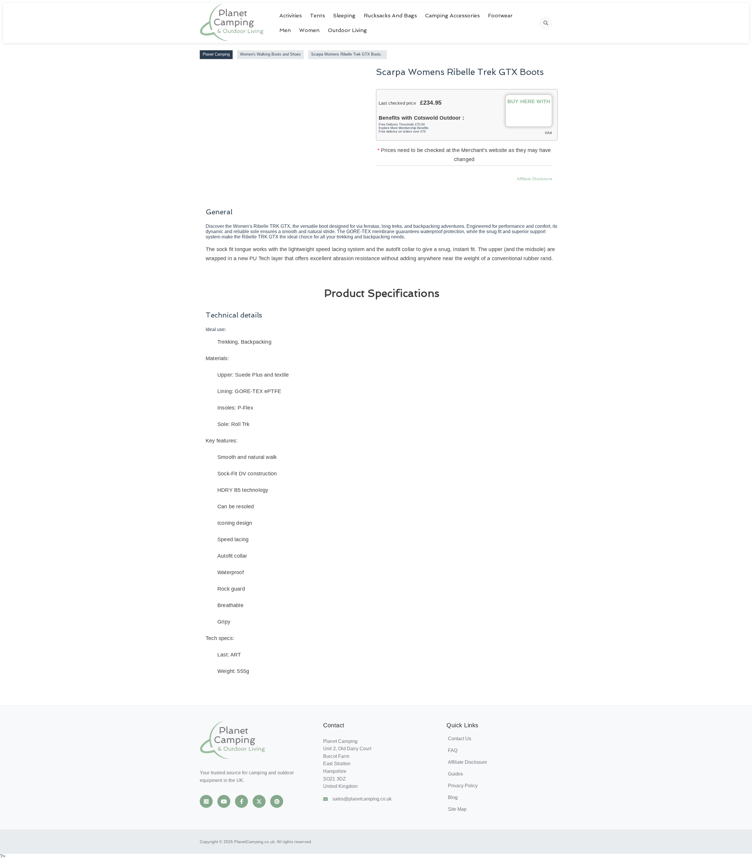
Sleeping (344, 15)
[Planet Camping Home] (232, 23)
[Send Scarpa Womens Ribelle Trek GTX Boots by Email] (493, 187)
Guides (455, 773)
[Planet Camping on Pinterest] (276, 801)
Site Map (457, 809)
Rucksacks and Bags (390, 15)
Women (309, 30)
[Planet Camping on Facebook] (241, 801)
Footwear (500, 15)
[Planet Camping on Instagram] (206, 801)
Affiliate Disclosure (534, 178)
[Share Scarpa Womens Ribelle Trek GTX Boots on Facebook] (429, 187)
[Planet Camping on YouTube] (223, 801)
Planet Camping (216, 54)
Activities (290, 15)
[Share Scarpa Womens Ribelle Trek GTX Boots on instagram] (461, 187)
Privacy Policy (463, 785)
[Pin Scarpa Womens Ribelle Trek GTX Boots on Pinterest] (477, 187)
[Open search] (545, 23)
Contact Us (459, 738)
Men (285, 30)
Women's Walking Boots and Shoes (270, 54)
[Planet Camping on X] (259, 801)
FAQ (452, 750)
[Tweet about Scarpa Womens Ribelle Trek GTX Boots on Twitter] (445, 187)
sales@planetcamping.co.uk (362, 798)
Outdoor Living (347, 30)
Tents (317, 15)
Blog (453, 797)
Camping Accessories (452, 15)
